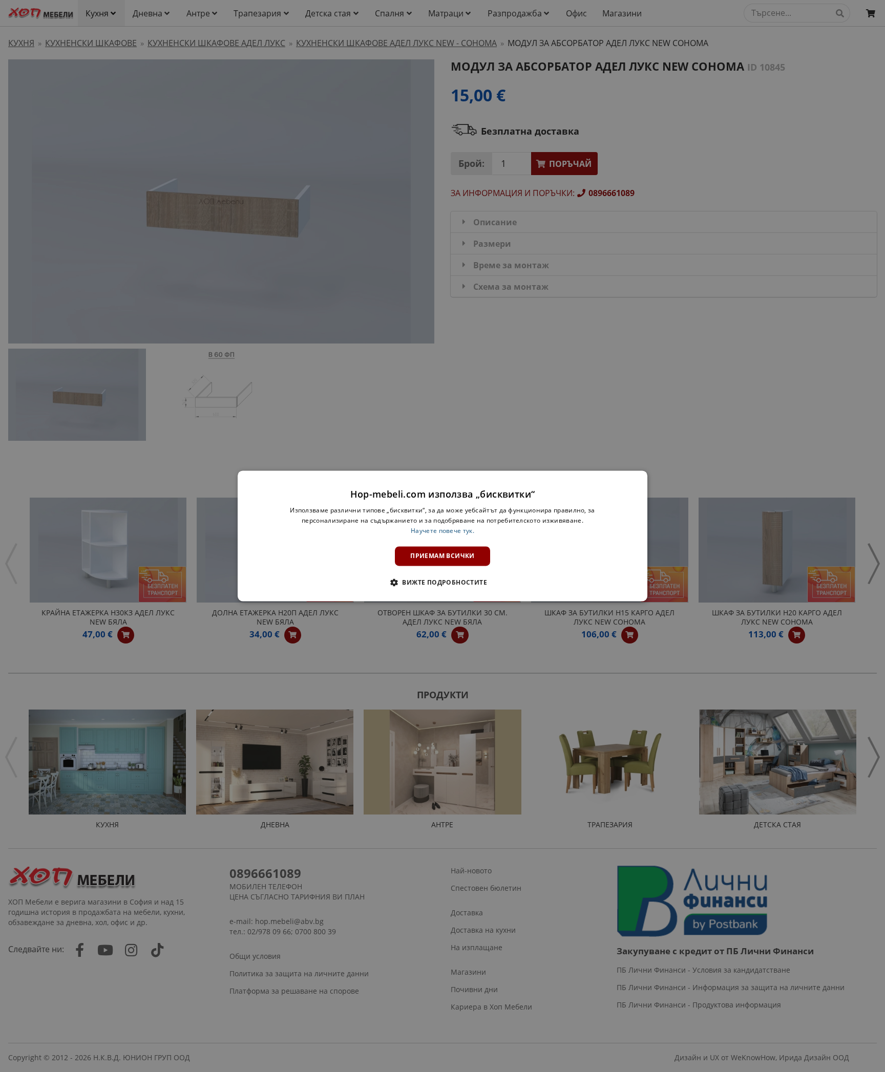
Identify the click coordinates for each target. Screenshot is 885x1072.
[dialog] (442, 535)
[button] (442, 582)
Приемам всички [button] (442, 555)
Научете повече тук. (442, 530)
